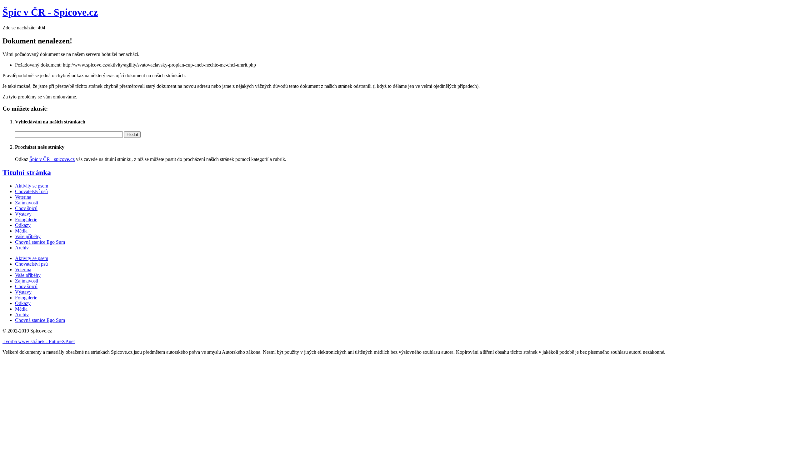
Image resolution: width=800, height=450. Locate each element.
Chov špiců (26, 208)
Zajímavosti (26, 202)
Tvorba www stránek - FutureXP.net (38, 341)
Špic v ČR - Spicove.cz (50, 12)
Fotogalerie (26, 219)
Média (21, 230)
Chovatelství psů (31, 191)
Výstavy (23, 214)
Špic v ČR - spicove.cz (52, 159)
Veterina (23, 197)
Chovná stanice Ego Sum (40, 242)
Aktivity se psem (31, 185)
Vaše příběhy (28, 236)
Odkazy (23, 225)
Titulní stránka (26, 172)
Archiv (22, 247)
